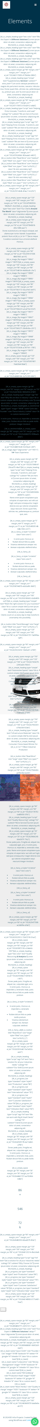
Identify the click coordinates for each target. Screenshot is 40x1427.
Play (3, 1309)
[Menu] (35, 5)
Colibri (28, 1420)
